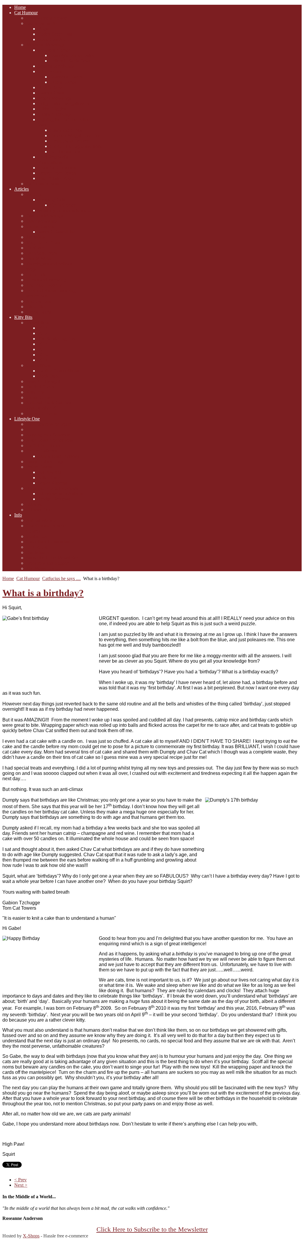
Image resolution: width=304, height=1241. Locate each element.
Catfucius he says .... (61, 578)
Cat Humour (28, 578)
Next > (20, 1185)
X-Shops (31, 1235)
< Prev (20, 1179)
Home (8, 578)
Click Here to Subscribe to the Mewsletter (152, 1229)
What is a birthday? (43, 593)
